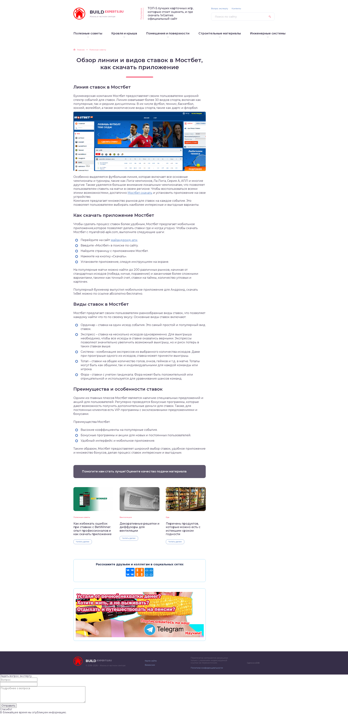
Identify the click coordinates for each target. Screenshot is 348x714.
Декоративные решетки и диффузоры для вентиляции (140, 527)
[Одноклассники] (139, 572)
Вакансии (150, 665)
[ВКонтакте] (130, 572)
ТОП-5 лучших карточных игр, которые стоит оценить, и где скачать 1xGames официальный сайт (170, 13)
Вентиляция (126, 517)
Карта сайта (151, 660)
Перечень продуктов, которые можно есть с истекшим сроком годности (183, 529)
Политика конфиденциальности (207, 668)
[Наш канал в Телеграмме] (139, 635)
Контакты (236, 8)
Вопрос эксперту (219, 8)
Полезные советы (81, 517)
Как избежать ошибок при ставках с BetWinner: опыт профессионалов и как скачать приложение (92, 529)
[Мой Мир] (149, 572)
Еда (167, 517)
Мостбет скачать (140, 192)
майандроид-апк (124, 240)
